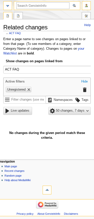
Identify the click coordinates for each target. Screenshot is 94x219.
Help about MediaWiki (18, 180)
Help (87, 25)
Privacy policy (25, 213)
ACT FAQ (15, 33)
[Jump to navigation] (7, 5)
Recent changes (15, 170)
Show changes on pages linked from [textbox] (34, 61)
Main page (11, 166)
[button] (84, 82)
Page (8, 16)
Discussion (18, 16)
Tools (86, 16)
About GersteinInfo (48, 213)
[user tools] (86, 5)
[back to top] (47, 190)
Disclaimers (71, 213)
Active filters (15, 81)
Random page (13, 175)
